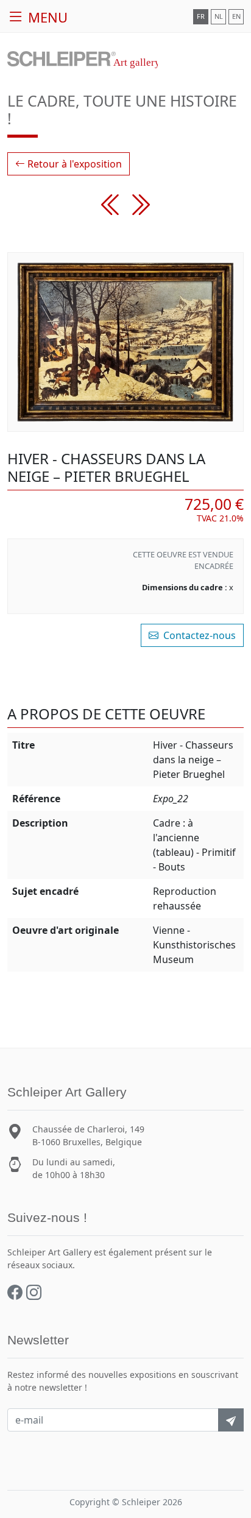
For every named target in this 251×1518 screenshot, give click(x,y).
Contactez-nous (198, 635)
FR (201, 16)
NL (218, 16)
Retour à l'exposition (73, 164)
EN (236, 16)
